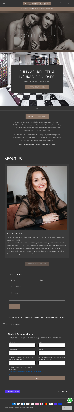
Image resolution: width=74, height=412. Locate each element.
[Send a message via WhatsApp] (70, 400)
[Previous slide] (33, 108)
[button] (4, 3)
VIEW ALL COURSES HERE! (37, 87)
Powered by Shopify (28, 407)
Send (14, 307)
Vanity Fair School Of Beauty (16, 407)
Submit (37, 378)
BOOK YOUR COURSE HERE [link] (37, 264)
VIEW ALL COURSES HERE (37, 116)
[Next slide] (41, 108)
